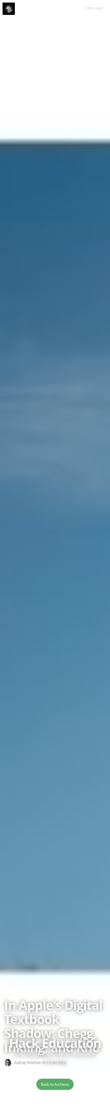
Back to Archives (55, 1084)
